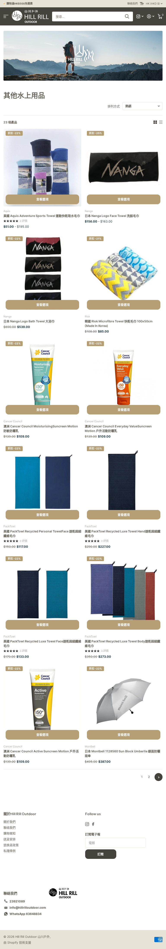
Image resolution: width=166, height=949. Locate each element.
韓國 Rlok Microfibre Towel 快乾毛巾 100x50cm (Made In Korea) (119, 323)
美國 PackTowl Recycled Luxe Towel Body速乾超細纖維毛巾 (122, 643)
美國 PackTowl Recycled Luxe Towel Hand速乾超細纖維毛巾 (122, 533)
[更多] (140, 16)
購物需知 (9, 833)
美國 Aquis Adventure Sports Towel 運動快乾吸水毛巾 (41, 216)
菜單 (5, 16)
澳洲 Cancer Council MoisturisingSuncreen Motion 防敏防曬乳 (40, 428)
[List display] (161, 122)
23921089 (17, 901)
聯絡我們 (132, 3)
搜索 (127, 16)
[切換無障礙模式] (142, 3)
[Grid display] (155, 122)
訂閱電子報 (92, 834)
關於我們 (9, 822)
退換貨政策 (11, 845)
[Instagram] (87, 824)
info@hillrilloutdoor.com (28, 907)
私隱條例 (9, 851)
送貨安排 (9, 839)
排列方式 (114, 106)
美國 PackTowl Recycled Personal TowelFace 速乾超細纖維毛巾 (42, 533)
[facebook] (93, 824)
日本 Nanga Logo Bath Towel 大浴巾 (28, 321)
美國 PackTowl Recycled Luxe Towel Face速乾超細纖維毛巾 (42, 643)
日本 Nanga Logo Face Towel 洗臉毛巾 (112, 216)
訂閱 (100, 854)
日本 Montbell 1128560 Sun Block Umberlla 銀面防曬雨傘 (122, 753)
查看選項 (42, 199)
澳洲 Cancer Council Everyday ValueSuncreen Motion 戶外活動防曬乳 (118, 428)
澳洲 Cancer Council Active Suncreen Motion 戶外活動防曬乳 (41, 753)
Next (159, 777)
